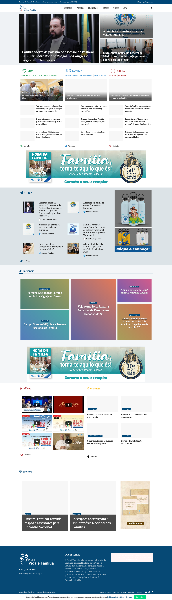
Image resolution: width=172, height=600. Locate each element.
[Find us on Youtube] (146, 592)
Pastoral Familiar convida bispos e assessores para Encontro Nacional (43, 523)
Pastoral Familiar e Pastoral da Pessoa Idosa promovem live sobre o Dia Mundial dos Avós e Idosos (39, 95)
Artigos (80, 8)
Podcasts (93, 409)
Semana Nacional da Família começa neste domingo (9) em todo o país (93, 121)
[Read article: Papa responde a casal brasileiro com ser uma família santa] (86, 90)
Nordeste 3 (134, 315)
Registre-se (149, 2)
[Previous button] (22, 309)
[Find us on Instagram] (149, 592)
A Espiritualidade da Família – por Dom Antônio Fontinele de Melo (93, 248)
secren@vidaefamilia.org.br (31, 574)
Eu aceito (140, 597)
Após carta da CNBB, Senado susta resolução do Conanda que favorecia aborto (49, 134)
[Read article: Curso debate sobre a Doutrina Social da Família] (72, 136)
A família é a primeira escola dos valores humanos (122, 33)
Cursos (105, 8)
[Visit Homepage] (27, 8)
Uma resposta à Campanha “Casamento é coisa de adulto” (51, 247)
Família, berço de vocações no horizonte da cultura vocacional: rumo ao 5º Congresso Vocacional (94, 229)
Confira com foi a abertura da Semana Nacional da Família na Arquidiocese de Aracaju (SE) (134, 323)
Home (102, 592)
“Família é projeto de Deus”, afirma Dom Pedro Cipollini (134, 291)
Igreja (28, 514)
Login (140, 2)
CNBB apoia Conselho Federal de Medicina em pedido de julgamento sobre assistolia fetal (124, 56)
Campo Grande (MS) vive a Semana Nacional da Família (45, 326)
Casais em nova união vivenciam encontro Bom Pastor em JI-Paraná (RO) (94, 108)
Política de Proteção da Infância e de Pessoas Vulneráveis (38, 2)
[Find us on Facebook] (152, 592)
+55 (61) (28, 570)
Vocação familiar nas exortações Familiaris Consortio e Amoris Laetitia (138, 108)
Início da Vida (109, 49)
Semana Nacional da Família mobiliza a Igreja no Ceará (45, 294)
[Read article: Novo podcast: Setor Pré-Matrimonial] (136, 430)
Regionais (92, 8)
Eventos (76, 514)
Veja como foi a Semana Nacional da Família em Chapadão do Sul (93, 310)
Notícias (68, 8)
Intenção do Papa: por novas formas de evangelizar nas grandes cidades (136, 134)
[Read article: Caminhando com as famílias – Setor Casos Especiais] (102, 430)
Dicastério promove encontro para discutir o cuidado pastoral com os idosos (49, 121)
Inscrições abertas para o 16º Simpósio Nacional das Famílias (92, 523)
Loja (125, 8)
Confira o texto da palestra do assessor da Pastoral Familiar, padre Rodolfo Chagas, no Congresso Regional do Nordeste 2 (58, 56)
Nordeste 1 (44, 289)
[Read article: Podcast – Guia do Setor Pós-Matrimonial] (102, 404)
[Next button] (150, 309)
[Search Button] (152, 8)
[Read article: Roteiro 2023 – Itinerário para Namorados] (136, 404)
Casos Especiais (95, 435)
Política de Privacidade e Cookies (119, 597)
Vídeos (116, 8)
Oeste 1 (93, 302)
